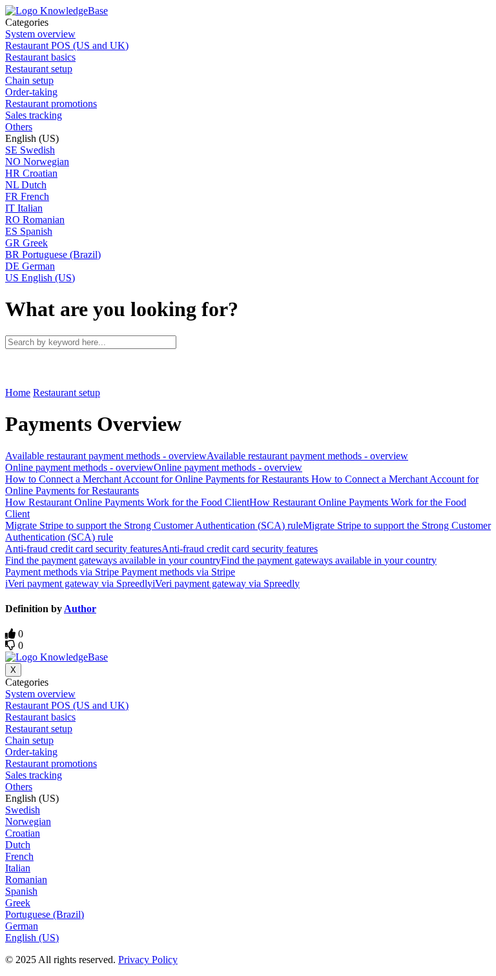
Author (80, 608)
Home (17, 392)
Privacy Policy (148, 959)
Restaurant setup (66, 392)
